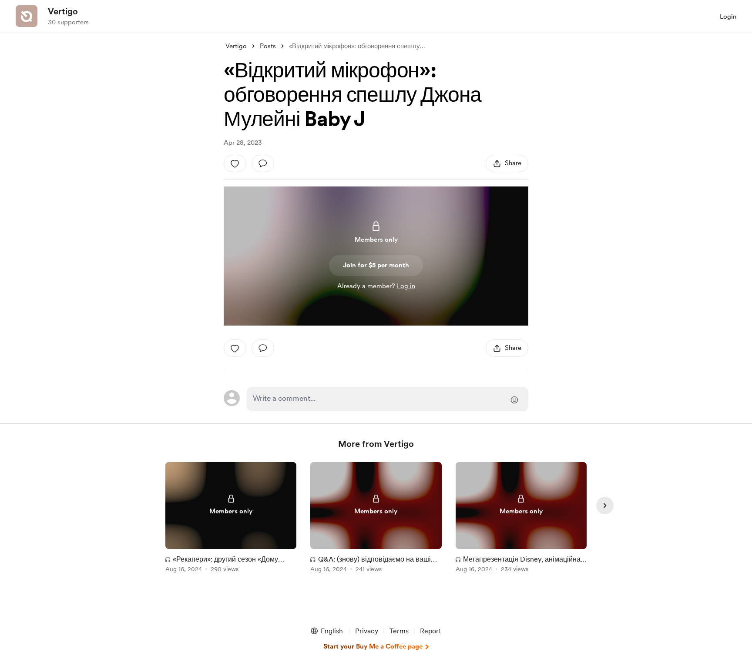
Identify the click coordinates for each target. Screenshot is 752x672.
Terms (399, 631)
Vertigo (63, 11)
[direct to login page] (387, 399)
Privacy (366, 631)
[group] (231, 519)
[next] (605, 505)
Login (728, 16)
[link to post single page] (231, 519)
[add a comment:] (263, 163)
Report (430, 631)
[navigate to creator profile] (26, 16)
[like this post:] (235, 163)
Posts (268, 46)
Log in (406, 286)
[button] (326, 631)
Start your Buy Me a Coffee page (373, 646)
